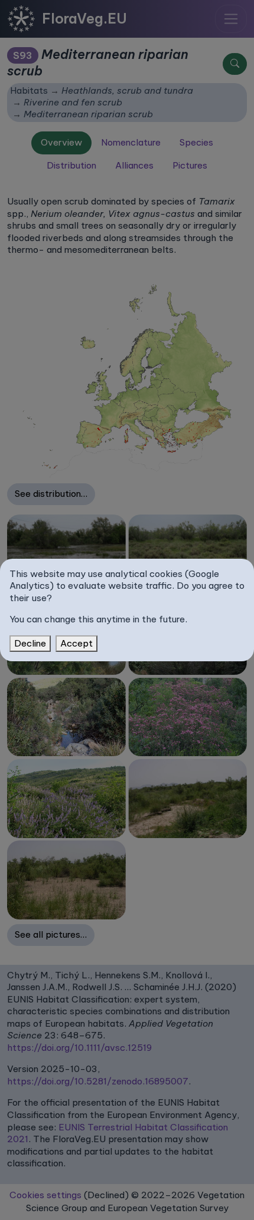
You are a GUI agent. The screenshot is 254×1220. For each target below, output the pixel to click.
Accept (76, 643)
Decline (30, 643)
